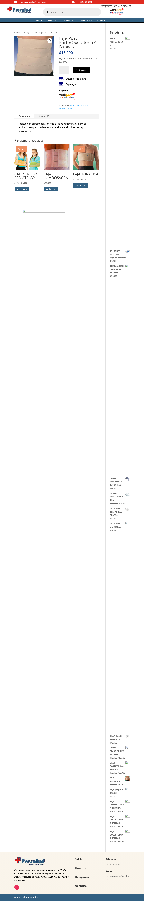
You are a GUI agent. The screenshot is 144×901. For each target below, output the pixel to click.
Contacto (102, 20)
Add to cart (81, 70)
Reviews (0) (43, 116)
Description (24, 116)
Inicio (39, 20)
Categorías (82, 877)
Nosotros (80, 868)
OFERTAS (68, 20)
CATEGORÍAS (85, 20)
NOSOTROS (53, 20)
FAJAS (22, 32)
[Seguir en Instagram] (16, 887)
